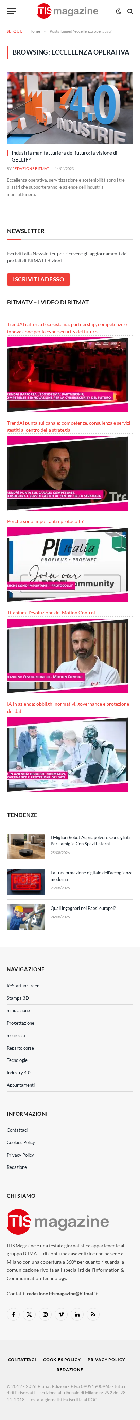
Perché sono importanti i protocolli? (45, 521)
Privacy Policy (20, 1155)
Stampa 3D (18, 998)
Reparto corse (20, 1048)
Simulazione (18, 1010)
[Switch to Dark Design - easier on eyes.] (118, 11)
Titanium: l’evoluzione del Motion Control (51, 612)
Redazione (17, 1167)
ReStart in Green (23, 985)
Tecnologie (17, 1060)
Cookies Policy (21, 1142)
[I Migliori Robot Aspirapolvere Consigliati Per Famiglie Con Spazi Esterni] (26, 846)
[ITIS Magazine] (67, 11)
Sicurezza (16, 1035)
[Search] (129, 11)
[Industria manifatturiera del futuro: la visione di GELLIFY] (70, 107)
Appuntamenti (21, 1085)
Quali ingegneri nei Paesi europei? (83, 908)
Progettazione (20, 1023)
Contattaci (17, 1130)
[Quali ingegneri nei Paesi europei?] (26, 917)
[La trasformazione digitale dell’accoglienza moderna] (26, 882)
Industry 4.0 (19, 1072)
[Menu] (11, 11)
